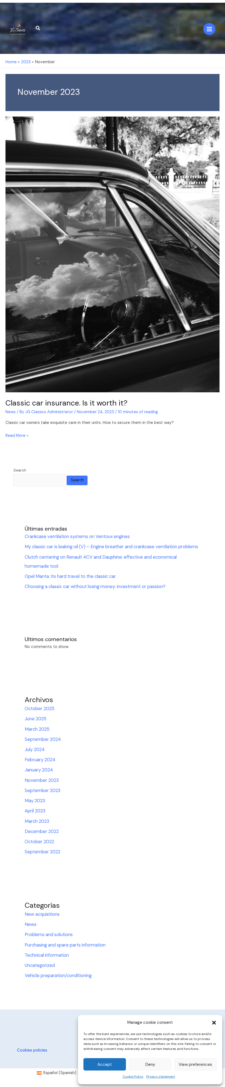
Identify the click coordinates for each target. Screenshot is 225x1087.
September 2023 (42, 790)
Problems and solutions (49, 934)
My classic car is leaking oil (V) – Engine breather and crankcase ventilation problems (111, 547)
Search (19, 470)
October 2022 (39, 842)
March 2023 (37, 821)
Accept (104, 1064)
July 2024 (35, 749)
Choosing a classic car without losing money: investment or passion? (95, 586)
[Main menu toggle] (209, 29)
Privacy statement (160, 1076)
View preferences (195, 1064)
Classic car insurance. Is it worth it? (66, 403)
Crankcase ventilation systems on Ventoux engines (77, 536)
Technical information (47, 955)
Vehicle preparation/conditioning (58, 975)
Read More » (17, 435)
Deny (150, 1064)
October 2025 (39, 708)
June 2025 (35, 719)
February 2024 (40, 760)
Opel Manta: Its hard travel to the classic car (70, 576)
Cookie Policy (133, 1076)
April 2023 (35, 811)
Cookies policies (32, 1050)
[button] (214, 1022)
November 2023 (42, 780)
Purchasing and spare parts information (65, 945)
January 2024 (39, 770)
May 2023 (35, 801)
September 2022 (42, 852)
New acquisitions (42, 914)
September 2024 (43, 739)
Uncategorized (40, 965)
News (10, 412)
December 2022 (42, 831)
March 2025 (37, 729)
